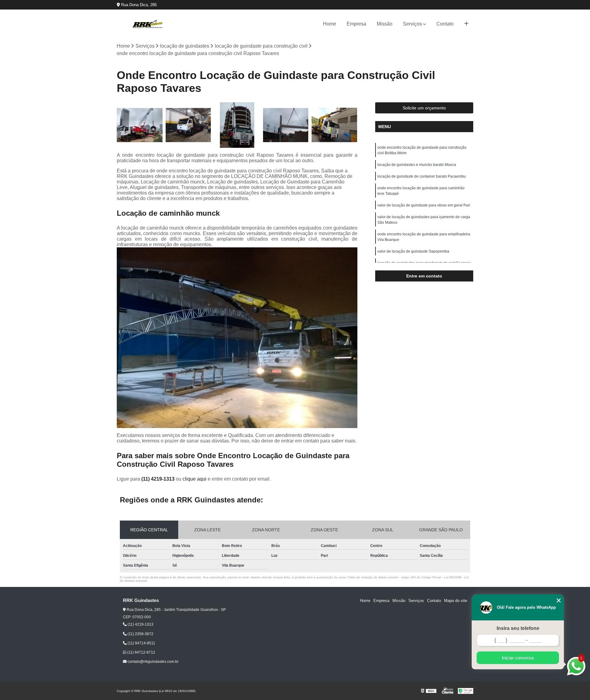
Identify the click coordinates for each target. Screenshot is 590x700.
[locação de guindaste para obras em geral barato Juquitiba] (334, 125)
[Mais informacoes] (466, 24)
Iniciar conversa (518, 657)
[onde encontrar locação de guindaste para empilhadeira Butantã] (140, 125)
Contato (445, 23)
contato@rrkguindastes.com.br (153, 661)
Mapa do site (455, 600)
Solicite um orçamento (424, 107)
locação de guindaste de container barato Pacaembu (421, 176)
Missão (384, 23)
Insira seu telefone (518, 628)
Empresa (356, 23)
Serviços (412, 23)
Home (329, 23)
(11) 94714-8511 (141, 643)
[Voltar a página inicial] (147, 24)
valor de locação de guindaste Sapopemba (413, 251)
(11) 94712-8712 (140, 652)
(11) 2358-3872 (140, 634)
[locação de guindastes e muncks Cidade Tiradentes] (188, 125)
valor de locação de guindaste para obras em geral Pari (423, 205)
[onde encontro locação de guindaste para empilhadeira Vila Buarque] (237, 125)
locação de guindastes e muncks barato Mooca (416, 165)
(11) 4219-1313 (158, 479)
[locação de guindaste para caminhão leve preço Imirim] (286, 125)
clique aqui (194, 479)
